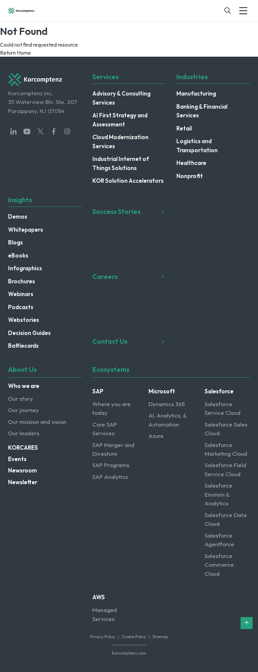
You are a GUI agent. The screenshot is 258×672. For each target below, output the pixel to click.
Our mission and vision (37, 421)
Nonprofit (189, 175)
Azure (156, 435)
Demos (17, 216)
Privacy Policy (102, 636)
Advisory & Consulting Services (121, 98)
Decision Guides (29, 332)
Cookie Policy (134, 636)
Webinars (20, 293)
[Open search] (228, 11)
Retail (184, 128)
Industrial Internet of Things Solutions (120, 163)
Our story (20, 398)
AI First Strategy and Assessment (119, 119)
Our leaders (23, 433)
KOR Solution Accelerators (128, 180)
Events (17, 458)
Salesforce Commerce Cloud (219, 564)
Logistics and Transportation (197, 145)
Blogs (15, 242)
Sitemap (160, 636)
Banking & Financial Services (201, 111)
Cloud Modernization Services (120, 141)
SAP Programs (110, 464)
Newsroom (22, 470)
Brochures (21, 281)
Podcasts (20, 307)
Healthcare (191, 162)
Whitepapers (25, 229)
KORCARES (23, 447)
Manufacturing (196, 93)
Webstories (23, 319)
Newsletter (22, 482)
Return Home (15, 52)
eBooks (18, 255)
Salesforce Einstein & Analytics (218, 494)
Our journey (23, 409)
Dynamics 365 (166, 403)
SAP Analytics (110, 476)
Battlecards (23, 345)
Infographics (25, 268)
